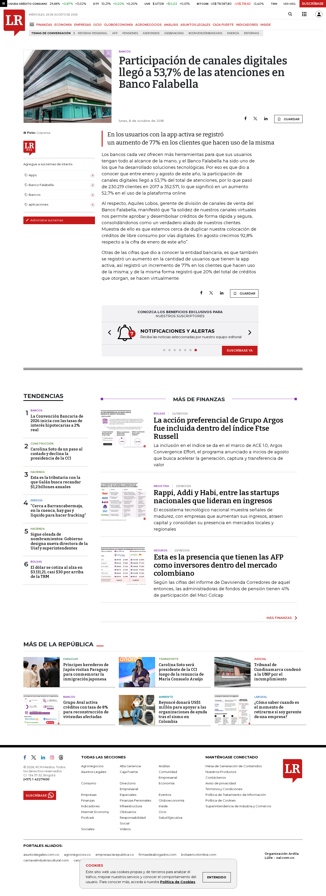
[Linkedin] (266, 119)
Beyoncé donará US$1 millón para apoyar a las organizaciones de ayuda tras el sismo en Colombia (183, 712)
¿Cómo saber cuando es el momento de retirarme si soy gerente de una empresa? (277, 709)
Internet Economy (95, 812)
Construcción (42, 443)
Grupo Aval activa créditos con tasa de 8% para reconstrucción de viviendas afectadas (86, 709)
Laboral (260, 697)
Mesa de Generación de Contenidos (233, 766)
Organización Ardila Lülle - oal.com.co (282, 856)
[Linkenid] (45, 758)
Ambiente (166, 697)
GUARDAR (291, 119)
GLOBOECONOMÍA (118, 24)
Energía (233, 33)
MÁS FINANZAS (279, 618)
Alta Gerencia (130, 766)
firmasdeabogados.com (157, 854)
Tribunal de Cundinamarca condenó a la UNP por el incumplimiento (277, 672)
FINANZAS (44, 24)
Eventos (165, 795)
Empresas (88, 795)
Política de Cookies (177, 882)
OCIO (97, 24)
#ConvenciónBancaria (205, 33)
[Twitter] (255, 119)
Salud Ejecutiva (170, 817)
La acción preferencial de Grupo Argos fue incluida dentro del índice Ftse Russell (218, 428)
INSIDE (265, 24)
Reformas (251, 33)
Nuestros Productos (220, 772)
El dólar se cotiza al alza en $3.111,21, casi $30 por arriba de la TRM (57, 572)
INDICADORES (247, 24)
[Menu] (32, 24)
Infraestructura (131, 806)
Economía (166, 783)
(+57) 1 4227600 (36, 779)
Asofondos (151, 33)
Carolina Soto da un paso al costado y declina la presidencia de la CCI (57, 454)
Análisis (164, 766)
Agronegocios (92, 766)
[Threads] (63, 758)
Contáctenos (215, 777)
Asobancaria (174, 33)
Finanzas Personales (135, 800)
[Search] (290, 14)
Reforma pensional (92, 33)
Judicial (260, 659)
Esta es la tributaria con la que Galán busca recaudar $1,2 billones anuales (56, 482)
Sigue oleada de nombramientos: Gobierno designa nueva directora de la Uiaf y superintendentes (59, 541)
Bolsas (36, 561)
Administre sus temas (46, 220)
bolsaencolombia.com (198, 854)
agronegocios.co (77, 854)
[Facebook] (245, 119)
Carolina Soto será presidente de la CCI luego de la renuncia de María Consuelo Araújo (181, 672)
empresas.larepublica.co (114, 854)
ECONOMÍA (63, 24)
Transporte (169, 659)
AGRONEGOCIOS (148, 24)
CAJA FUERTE (223, 24)
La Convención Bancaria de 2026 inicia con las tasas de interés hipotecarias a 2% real (57, 423)
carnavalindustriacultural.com (46, 860)
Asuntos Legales (93, 772)
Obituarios (128, 812)
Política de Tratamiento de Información (235, 795)
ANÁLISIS (171, 24)
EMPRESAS (82, 24)
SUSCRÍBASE (313, 3)
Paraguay (70, 659)
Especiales (128, 795)
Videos (125, 829)
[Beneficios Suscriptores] (304, 14)
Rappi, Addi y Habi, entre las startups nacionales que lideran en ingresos (216, 496)
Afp (115, 33)
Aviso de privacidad (220, 783)
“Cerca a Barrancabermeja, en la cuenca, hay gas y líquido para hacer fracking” (58, 510)
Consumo (88, 783)
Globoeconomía (171, 800)
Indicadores (90, 806)
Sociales (87, 829)
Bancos (36, 410)
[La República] (14, 23)
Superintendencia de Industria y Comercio (238, 806)
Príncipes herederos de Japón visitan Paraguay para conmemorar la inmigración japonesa (86, 672)
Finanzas (88, 800)
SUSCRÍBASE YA (240, 350)
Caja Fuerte (129, 772)
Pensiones (130, 33)
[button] (108, 333)
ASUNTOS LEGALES (195, 24)
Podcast (87, 817)
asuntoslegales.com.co (41, 854)
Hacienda (38, 472)
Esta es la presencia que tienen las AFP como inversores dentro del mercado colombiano (219, 565)
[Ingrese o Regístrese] (318, 14)
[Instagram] (54, 758)
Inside (163, 806)
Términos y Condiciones (223, 789)
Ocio (162, 812)
